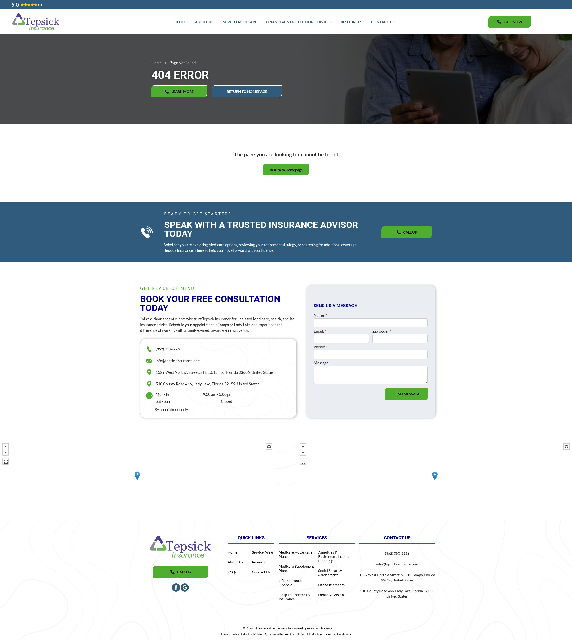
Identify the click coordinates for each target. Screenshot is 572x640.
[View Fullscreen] (5, 461)
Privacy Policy (230, 634)
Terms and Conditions (337, 634)
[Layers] (269, 446)
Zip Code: (380, 331)
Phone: (319, 347)
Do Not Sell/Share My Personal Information (267, 634)
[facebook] (176, 588)
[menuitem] (180, 21)
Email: (319, 331)
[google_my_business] (185, 588)
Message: (321, 363)
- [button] (5, 452)
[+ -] (137, 480)
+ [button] (5, 446)
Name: (319, 315)
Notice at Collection (309, 634)
